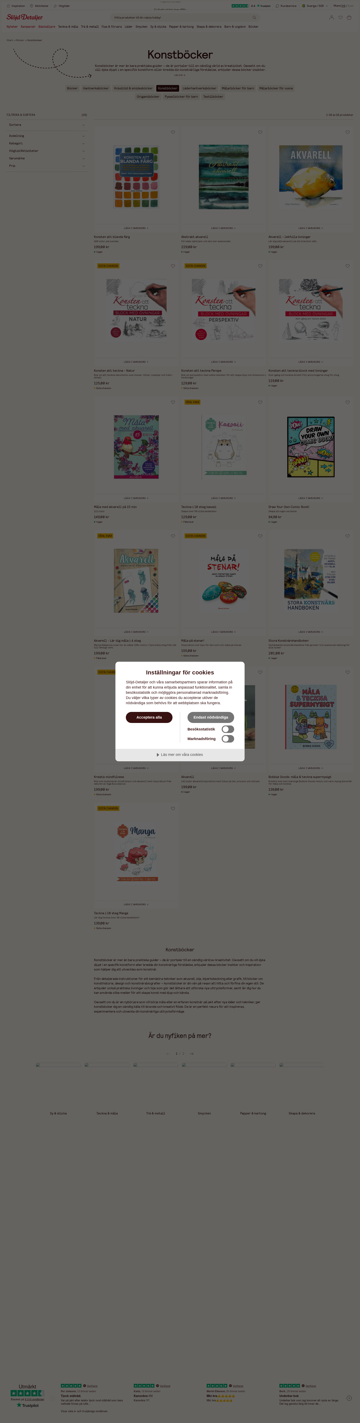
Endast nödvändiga (211, 717)
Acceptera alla (149, 717)
